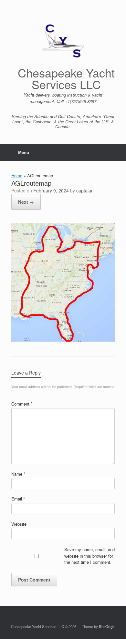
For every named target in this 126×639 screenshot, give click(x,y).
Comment (21, 404)
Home (16, 175)
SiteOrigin (107, 626)
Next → (26, 202)
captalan (85, 190)
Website (18, 524)
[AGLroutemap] (63, 340)
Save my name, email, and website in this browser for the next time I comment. (89, 555)
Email (18, 499)
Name (18, 474)
